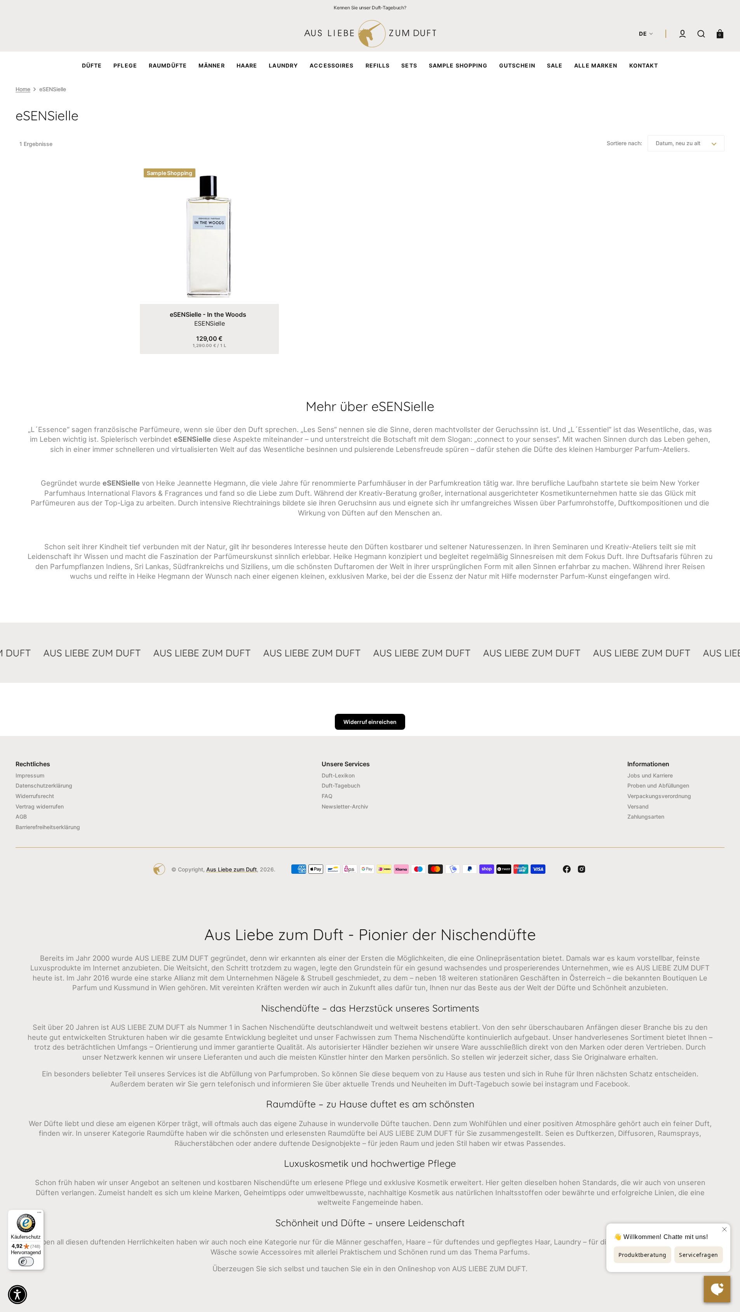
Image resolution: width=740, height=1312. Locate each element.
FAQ (327, 796)
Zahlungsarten (645, 816)
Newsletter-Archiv (345, 806)
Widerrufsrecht (35, 796)
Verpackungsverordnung (659, 796)
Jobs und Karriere (650, 775)
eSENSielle (209, 323)
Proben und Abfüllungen (658, 785)
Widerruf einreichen (370, 721)
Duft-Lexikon (338, 775)
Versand (638, 806)
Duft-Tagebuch (341, 785)
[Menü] (39, 1214)
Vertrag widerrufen (40, 806)
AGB (21, 816)
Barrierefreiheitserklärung (48, 827)
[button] (682, 33)
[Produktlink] (209, 259)
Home (23, 89)
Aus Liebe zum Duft (231, 869)
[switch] (26, 1261)
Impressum (30, 775)
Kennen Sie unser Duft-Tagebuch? (370, 7)
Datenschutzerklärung (44, 785)
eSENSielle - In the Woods (208, 314)
